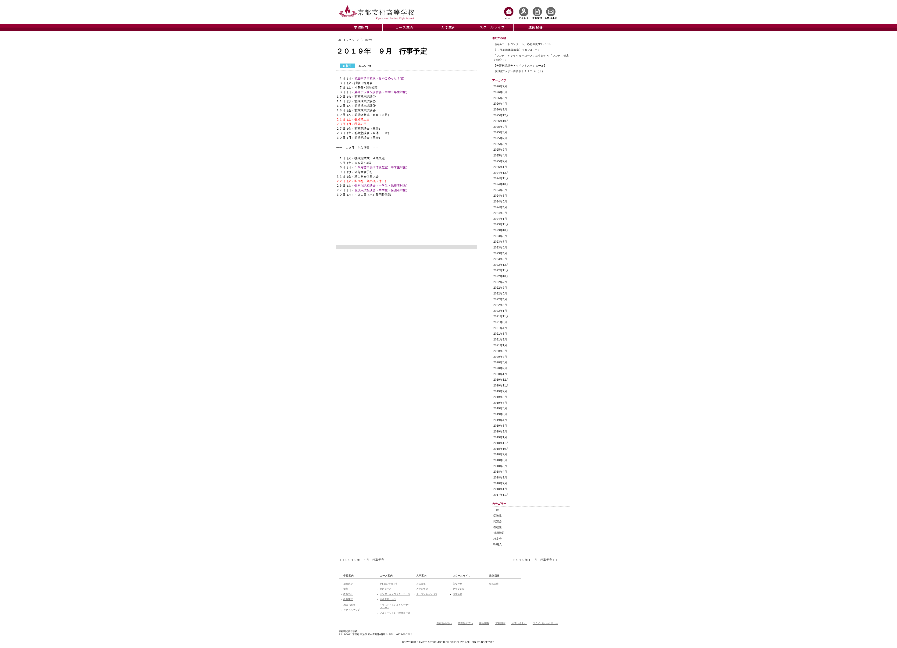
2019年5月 (500, 414)
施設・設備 (349, 604)
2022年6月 (500, 287)
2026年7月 (500, 86)
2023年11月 (501, 224)
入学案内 (421, 575)
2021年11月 (501, 316)
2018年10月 (501, 448)
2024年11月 (501, 178)
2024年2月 (500, 212)
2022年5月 (500, 293)
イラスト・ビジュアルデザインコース (395, 606)
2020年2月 (500, 368)
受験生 (497, 515)
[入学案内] (448, 27)
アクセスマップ (351, 610)
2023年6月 (500, 247)
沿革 (345, 589)
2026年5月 (500, 97)
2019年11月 (501, 385)
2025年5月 (500, 149)
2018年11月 (501, 442)
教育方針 (348, 594)
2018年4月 (500, 471)
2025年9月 (500, 126)
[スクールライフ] (491, 27)
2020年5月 (500, 362)
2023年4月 (500, 253)
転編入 (497, 544)
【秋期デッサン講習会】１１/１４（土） (519, 71)
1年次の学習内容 (389, 583)
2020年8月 (500, 356)
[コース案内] (404, 27)
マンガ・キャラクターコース (395, 594)
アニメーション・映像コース (395, 613)
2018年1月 (500, 488)
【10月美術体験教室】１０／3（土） (516, 49)
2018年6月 (500, 465)
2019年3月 (500, 425)
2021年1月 (500, 345)
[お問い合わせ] (551, 13)
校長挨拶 (348, 583)
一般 (496, 509)
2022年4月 (500, 299)
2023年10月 (501, 230)
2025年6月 (500, 143)
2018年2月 (500, 483)
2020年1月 (500, 373)
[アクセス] (524, 13)
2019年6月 (500, 408)
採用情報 (499, 532)
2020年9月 (500, 350)
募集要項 (421, 583)
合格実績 (493, 583)
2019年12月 (501, 379)
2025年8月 (500, 132)
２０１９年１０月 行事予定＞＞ (535, 560)
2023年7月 (500, 241)
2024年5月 (500, 201)
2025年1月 (500, 166)
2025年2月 (500, 161)
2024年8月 (500, 195)
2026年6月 (500, 92)
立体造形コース (388, 599)
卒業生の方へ (465, 623)
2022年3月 (500, 304)
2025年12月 (501, 115)
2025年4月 (500, 155)
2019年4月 (500, 419)
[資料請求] (537, 13)
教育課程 (348, 599)
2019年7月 (500, 402)
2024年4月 (500, 207)
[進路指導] (535, 27)
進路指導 (494, 575)
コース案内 (386, 575)
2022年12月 (501, 264)
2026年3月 (500, 109)
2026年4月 (500, 103)
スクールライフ (462, 575)
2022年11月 (501, 270)
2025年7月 (500, 138)
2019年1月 (500, 437)
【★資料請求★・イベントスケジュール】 (520, 65)
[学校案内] (360, 27)
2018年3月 (500, 477)
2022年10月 (501, 276)
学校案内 (348, 575)
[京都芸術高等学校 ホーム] (509, 13)
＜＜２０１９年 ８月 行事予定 (361, 560)
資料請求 (500, 623)
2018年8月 (500, 460)
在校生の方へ (444, 623)
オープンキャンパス (426, 594)
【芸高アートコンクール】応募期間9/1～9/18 (522, 44)
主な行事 (457, 583)
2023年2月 (500, 258)
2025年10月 (501, 120)
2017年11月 (501, 494)
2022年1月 (500, 310)
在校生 (497, 527)
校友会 (497, 538)
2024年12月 (501, 172)
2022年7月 (500, 281)
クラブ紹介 (458, 589)
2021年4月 (500, 327)
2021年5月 (500, 322)
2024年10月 (501, 184)
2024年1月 (500, 218)
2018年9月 (500, 454)
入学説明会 (422, 589)
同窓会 (497, 521)
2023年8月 (500, 235)
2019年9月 (500, 391)
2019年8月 (500, 396)
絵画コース (386, 589)
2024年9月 (500, 189)
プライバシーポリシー (545, 623)
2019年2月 (500, 431)
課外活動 (457, 594)
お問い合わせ (519, 623)
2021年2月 (500, 339)
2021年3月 (500, 333)
